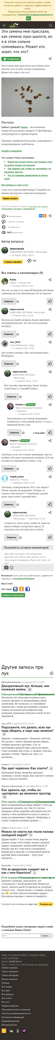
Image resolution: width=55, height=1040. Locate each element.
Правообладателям (10, 1021)
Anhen (4, 827)
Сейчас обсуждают (10, 975)
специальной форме (23, 578)
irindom (5, 764)
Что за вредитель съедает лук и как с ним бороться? (24, 871)
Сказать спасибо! (13, 261)
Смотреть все (46, 904)
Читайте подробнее (11, 150)
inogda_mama (17, 476)
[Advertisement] (27, 632)
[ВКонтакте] (40, 215)
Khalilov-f (20, 404)
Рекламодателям (9, 1024)
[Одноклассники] (44, 215)
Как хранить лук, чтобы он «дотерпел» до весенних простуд (26, 791)
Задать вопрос (10, 198)
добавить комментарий (13, 595)
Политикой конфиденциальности (35, 14)
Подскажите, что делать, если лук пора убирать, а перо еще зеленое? (27, 729)
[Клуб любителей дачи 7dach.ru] (13, 25)
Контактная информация (13, 1017)
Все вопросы (8, 994)
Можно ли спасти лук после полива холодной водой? (27, 833)
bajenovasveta (17, 309)
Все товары (7, 986)
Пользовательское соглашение (16, 1009)
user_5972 (6, 723)
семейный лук (29, 209)
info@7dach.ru (15, 961)
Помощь (5, 983)
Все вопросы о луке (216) (14, 185)
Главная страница (9, 967)
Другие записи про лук (22, 670)
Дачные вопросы (9, 979)
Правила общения (10, 1005)
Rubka (13, 279)
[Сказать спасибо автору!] (50, 301)
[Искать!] (51, 25)
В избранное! (13, 59)
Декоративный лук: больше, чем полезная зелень (25, 687)
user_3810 (15, 342)
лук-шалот (17, 209)
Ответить (8, 301)
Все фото (6, 990)
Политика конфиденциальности (16, 1013)
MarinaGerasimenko (11, 682)
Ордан (24, 127)
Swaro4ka (6, 865)
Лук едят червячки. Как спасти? (24, 768)
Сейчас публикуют (10, 971)
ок (29, 18)
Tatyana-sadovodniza (11, 786)
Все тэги (5, 1002)
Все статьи (6, 998)
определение (6, 209)
